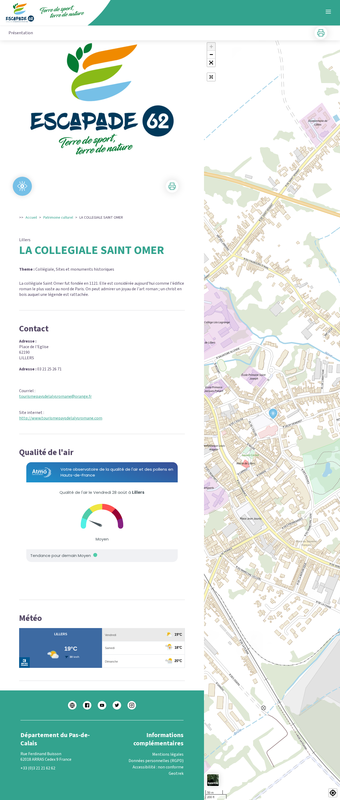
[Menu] (328, 11)
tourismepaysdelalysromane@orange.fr (55, 396)
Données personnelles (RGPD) (156, 761)
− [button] (211, 54)
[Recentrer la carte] (211, 77)
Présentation (20, 33)
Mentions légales (168, 754)
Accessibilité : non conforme (158, 767)
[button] (211, 63)
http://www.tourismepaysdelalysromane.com (60, 418)
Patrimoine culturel (58, 217)
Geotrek (176, 773)
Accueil (31, 217)
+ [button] (211, 46)
